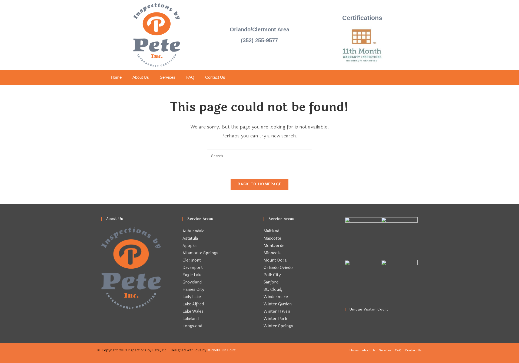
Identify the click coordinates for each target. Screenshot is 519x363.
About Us (140, 77)
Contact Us (215, 77)
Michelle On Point (221, 350)
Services (167, 77)
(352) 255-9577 (259, 40)
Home (116, 77)
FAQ (190, 77)
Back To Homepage (260, 184)
